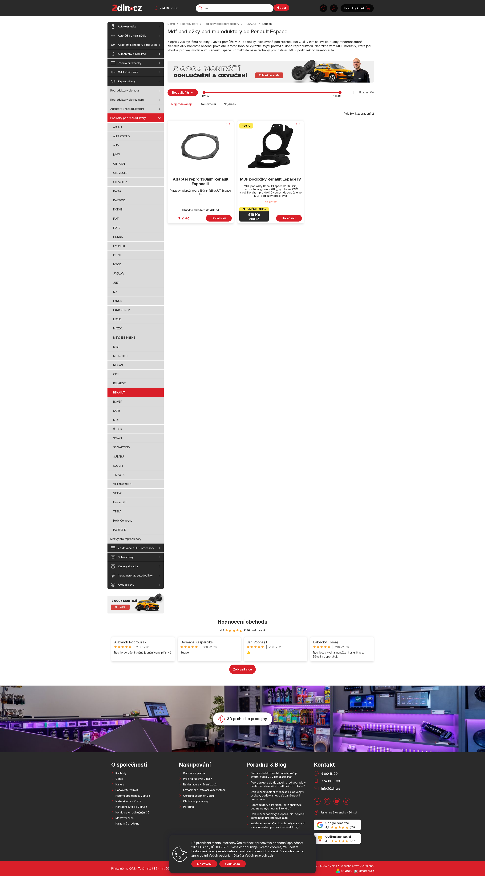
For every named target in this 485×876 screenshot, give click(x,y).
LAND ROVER (121, 310)
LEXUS (117, 319)
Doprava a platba (194, 773)
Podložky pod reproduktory (128, 118)
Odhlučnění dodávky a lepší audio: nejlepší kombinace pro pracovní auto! (278, 815)
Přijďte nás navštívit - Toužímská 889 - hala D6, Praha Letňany (150, 868)
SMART (118, 438)
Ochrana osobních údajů (198, 795)
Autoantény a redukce (132, 53)
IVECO (117, 264)
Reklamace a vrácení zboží (200, 784)
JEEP (116, 282)
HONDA (118, 236)
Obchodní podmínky (196, 801)
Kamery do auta (128, 566)
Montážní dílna (124, 818)
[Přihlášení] (334, 8)
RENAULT (119, 392)
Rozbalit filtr (180, 92)
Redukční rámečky (129, 63)
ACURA (117, 127)
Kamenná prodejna (127, 823)
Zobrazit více (242, 669)
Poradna (188, 806)
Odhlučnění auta (128, 72)
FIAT (116, 218)
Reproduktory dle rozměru (127, 99)
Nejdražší (230, 104)
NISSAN (118, 365)
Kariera (119, 784)
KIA (115, 291)
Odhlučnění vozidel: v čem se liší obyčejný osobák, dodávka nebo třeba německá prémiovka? (277, 795)
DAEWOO (119, 200)
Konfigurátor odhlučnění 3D (132, 812)
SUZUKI (118, 465)
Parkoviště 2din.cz (126, 790)
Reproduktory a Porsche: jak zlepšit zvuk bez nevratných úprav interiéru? (276, 806)
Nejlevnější (208, 104)
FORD (116, 227)
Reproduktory (126, 81)
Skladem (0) (366, 92)
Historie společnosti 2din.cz (132, 795)
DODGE (118, 209)
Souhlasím (232, 864)
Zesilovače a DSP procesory (136, 548)
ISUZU (117, 255)
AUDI (116, 145)
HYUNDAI (119, 246)
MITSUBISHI (120, 355)
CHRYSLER (120, 182)
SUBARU (118, 456)
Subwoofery (126, 557)
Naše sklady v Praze (128, 801)
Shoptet (346, 870)
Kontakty (120, 773)
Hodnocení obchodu (243, 622)
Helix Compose (122, 520)
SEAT (116, 420)
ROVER (117, 401)
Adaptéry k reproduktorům (127, 108)
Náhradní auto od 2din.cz (131, 806)
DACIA (117, 191)
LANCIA (117, 301)
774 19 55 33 (169, 8)
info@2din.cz (330, 788)
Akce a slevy (126, 584)
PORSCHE (119, 529)
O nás (119, 778)
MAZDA (118, 328)
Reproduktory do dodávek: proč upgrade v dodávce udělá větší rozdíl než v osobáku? (278, 784)
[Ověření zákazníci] (337, 838)
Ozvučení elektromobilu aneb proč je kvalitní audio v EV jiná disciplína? (274, 775)
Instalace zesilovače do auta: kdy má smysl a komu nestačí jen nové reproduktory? (278, 825)
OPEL (116, 374)
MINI (116, 346)
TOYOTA (118, 474)
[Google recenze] (337, 825)
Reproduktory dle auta (124, 90)
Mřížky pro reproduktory (125, 538)
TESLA (117, 511)
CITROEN (119, 163)
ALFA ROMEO (121, 136)
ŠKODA (117, 429)
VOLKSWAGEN (122, 484)
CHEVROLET (121, 172)
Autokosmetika (127, 26)
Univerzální (120, 502)
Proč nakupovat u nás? (197, 778)
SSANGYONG (121, 447)
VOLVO (117, 493)
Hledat (281, 8)
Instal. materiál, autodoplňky (135, 575)
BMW (116, 154)
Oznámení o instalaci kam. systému (204, 790)
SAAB (116, 410)
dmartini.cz (366, 870)
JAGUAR (118, 273)
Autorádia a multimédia (132, 35)
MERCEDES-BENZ (124, 337)
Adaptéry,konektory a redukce (137, 44)
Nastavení (204, 864)
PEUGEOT (119, 383)
